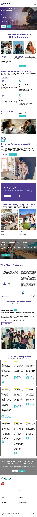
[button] (0, 296)
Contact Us (7, 196)
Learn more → (11, 1)
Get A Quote (8, 26)
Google (15, 471)
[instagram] (31, 513)
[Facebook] (30, 513)
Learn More (3, 26)
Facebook (21, 471)
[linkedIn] (33, 513)
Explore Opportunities (6, 323)
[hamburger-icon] (35, 4)
